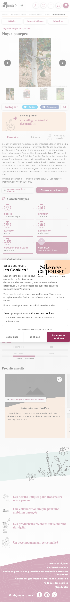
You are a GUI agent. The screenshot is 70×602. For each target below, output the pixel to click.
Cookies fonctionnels (15, 317)
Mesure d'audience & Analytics (39, 317)
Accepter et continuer (58, 337)
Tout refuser (11, 336)
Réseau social (12, 321)
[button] (10, 595)
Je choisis (35, 336)
